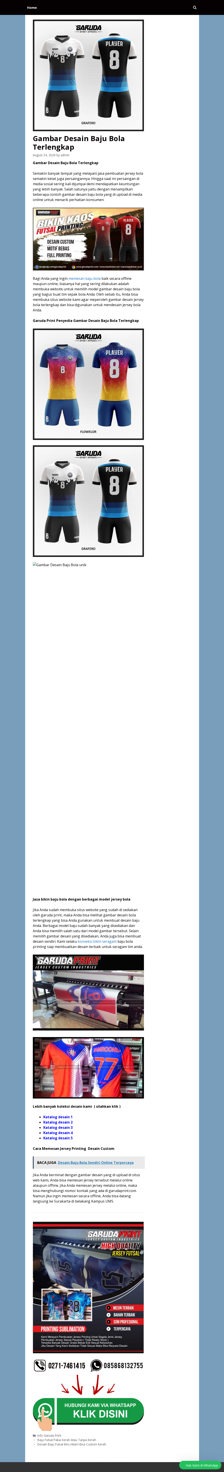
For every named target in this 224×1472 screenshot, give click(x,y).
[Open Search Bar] (195, 7)
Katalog (50, 1122)
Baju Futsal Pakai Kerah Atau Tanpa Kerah (66, 1440)
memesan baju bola (84, 278)
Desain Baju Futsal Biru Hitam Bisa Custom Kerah (71, 1444)
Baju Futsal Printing (112, 1464)
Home (32, 7)
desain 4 (65, 1132)
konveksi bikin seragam (97, 941)
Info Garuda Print (49, 1435)
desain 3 (65, 1127)
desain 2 (65, 1122)
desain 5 (65, 1138)
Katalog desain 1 (58, 1117)
